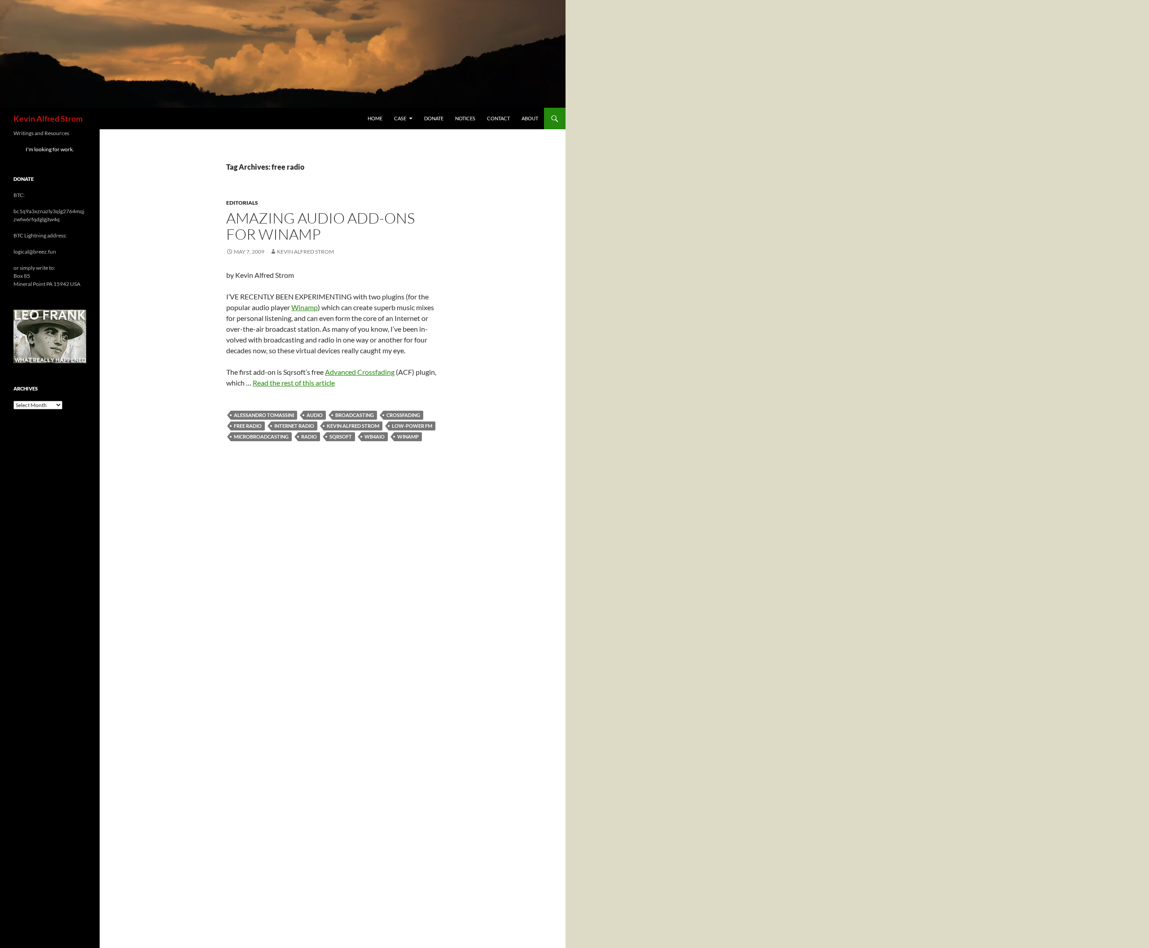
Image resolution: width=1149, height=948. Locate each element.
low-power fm (412, 426)
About (530, 118)
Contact (498, 118)
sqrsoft (340, 436)
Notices (465, 118)
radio (309, 436)
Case (400, 118)
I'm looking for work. (50, 149)
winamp (408, 436)
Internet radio (294, 426)
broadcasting (354, 415)
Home (375, 118)
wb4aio (374, 436)
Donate (433, 118)
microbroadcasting (261, 436)
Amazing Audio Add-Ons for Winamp (320, 226)
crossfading (403, 415)
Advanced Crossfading (360, 372)
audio (315, 415)
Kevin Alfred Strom (48, 118)
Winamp (304, 307)
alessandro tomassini (264, 415)
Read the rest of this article (294, 382)
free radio (248, 426)
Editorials (242, 202)
